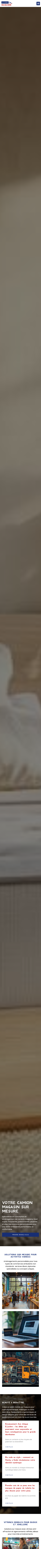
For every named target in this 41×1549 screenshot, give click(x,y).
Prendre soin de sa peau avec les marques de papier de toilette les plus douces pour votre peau (20, 1488)
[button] (38, 3)
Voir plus (9, 1447)
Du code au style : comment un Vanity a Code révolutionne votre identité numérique (20, 1460)
